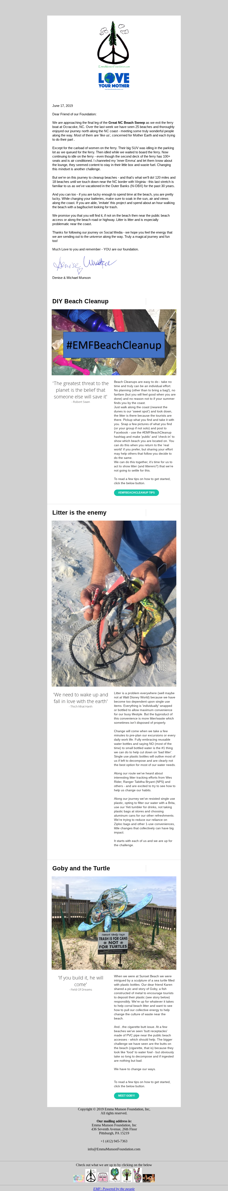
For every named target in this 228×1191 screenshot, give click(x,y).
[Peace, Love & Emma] (78, 1181)
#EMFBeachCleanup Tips (136, 492)
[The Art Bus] (102, 1181)
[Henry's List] (126, 1181)
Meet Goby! (126, 1095)
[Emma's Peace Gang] (137, 1181)
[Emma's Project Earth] (114, 1181)
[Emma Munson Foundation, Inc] (90, 1181)
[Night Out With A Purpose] (149, 1181)
